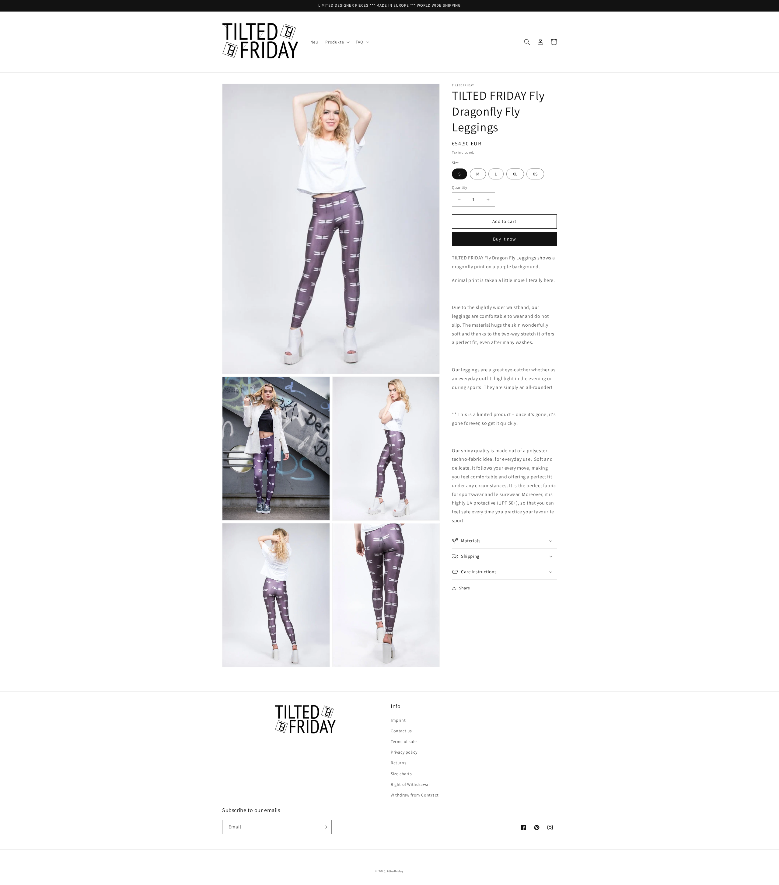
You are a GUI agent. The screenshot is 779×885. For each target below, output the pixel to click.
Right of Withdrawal (410, 784)
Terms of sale (404, 741)
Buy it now (504, 239)
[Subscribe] (324, 827)
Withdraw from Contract (414, 795)
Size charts (401, 773)
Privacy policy (404, 752)
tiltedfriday (395, 871)
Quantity (459, 187)
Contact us (401, 731)
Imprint (398, 720)
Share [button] (464, 588)
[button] (337, 42)
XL (515, 174)
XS (535, 174)
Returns (398, 762)
